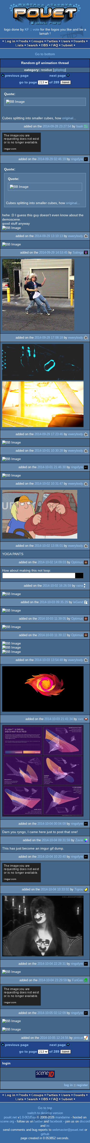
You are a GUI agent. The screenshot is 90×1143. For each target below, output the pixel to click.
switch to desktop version (45, 1113)
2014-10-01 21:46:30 (51, 467)
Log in (10, 41)
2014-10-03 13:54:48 (49, 660)
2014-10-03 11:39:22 (52, 635)
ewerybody (75, 236)
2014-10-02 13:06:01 (49, 545)
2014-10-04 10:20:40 (51, 856)
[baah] (86, 126)
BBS (44, 45)
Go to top (45, 1108)
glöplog (59, 70)
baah (79, 126)
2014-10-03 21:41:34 (58, 719)
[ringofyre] (86, 159)
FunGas (77, 980)
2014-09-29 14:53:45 (53, 252)
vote (36, 29)
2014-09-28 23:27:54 (57, 126)
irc (48, 1125)
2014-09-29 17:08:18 (49, 337)
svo (80, 719)
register (82, 1085)
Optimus (77, 562)
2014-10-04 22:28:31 (51, 963)
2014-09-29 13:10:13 (49, 236)
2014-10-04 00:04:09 (51, 823)
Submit (67, 45)
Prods (23, 41)
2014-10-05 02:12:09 (51, 1013)
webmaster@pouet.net (68, 1130)
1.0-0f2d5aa (27, 1117)
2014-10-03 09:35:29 (54, 602)
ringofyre (77, 159)
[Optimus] (86, 562)
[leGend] (86, 602)
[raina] (86, 585)
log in (68, 1085)
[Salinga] (86, 252)
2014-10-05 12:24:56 (54, 1038)
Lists (19, 45)
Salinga (78, 252)
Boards (79, 41)
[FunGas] (86, 980)
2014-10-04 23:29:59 (52, 980)
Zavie (79, 840)
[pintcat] (86, 1038)
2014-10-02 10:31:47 (49, 483)
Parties (52, 41)
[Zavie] (86, 840)
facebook (56, 1121)
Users (65, 41)
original (67, 118)
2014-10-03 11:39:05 (52, 618)
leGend (78, 602)
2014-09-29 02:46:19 (51, 159)
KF (27, 29)
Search (32, 45)
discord (85, 1121)
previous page (17, 75)
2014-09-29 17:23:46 (49, 434)
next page (57, 75)
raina (79, 585)
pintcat (78, 1038)
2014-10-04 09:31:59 (56, 840)
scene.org (7, 1121)
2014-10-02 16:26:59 (57, 585)
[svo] (86, 719)
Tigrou (78, 889)
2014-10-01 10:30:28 (49, 450)
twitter (38, 1121)
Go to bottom (45, 54)
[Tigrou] (86, 889)
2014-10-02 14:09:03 (52, 562)
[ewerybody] (86, 236)
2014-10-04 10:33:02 (55, 889)
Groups (37, 41)
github (45, 1134)
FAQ (54, 45)
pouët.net (10, 1117)
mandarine (62, 1117)
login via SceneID (45, 1075)
